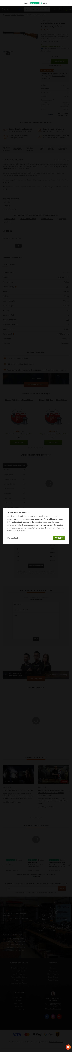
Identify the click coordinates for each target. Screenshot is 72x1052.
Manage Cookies (13, 538)
